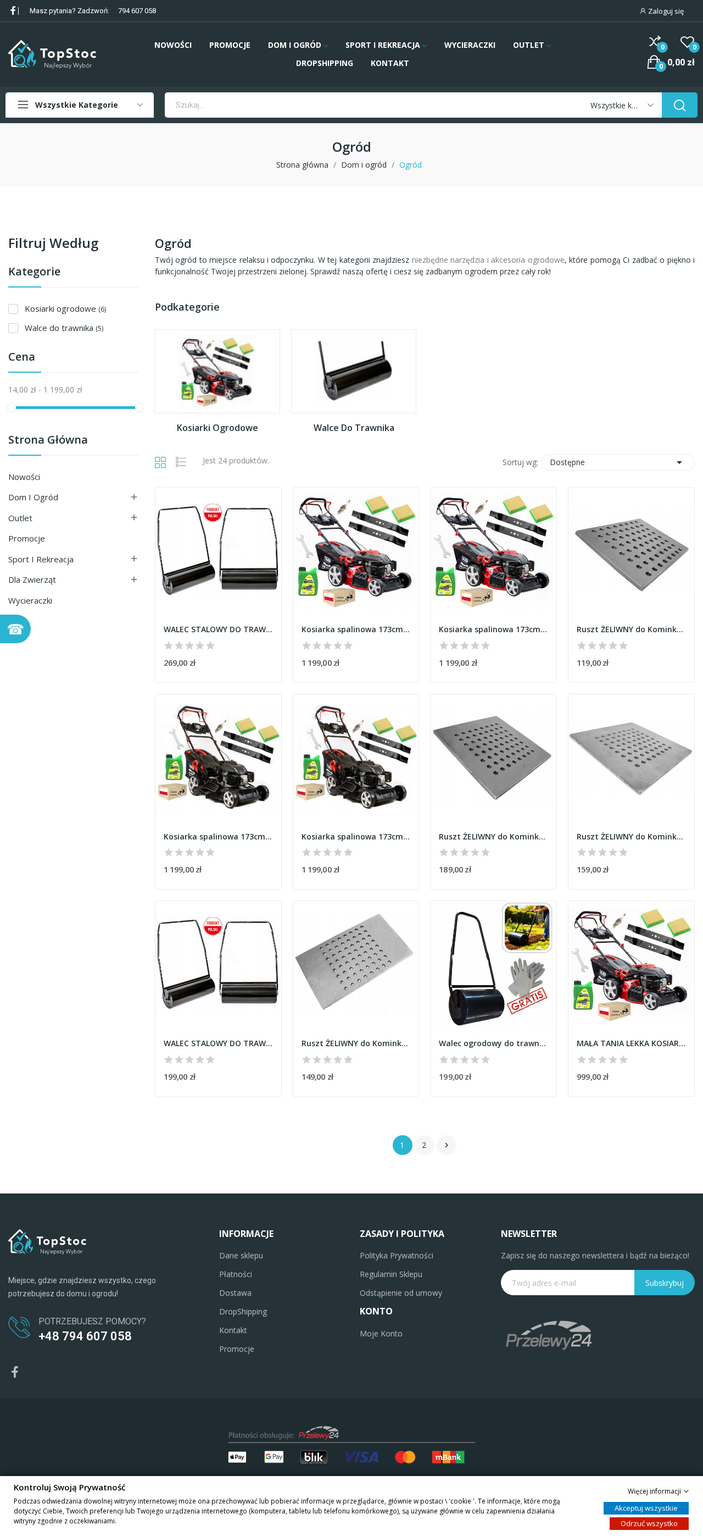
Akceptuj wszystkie (646, 1507)
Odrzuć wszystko (649, 1523)
